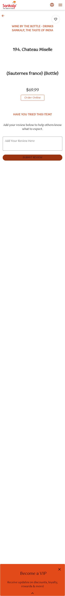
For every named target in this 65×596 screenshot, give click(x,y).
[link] (32, 98)
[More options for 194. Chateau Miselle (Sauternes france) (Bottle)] (56, 19)
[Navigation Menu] (60, 5)
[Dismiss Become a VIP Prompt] (60, 569)
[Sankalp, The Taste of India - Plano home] (18, 5)
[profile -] (52, 5)
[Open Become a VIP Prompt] (32, 593)
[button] (4, 16)
